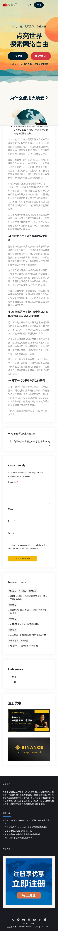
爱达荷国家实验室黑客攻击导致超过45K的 (29, 441)
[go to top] (51, 921)
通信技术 (32, 591)
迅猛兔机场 (11, 927)
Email (11, 521)
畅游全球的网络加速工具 (23, 433)
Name (11, 509)
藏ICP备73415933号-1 (42, 927)
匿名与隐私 (13, 641)
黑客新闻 (22, 591)
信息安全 (12, 591)
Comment (13, 482)
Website (11, 533)
